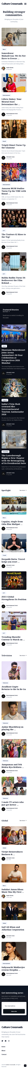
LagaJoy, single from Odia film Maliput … (12, 523)
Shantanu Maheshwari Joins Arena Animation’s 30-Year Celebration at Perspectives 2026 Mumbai (13, 356)
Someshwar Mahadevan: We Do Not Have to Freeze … (14, 56)
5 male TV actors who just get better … (13, 803)
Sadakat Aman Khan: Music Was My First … (13, 890)
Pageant (5, 400)
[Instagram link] (9, 1041)
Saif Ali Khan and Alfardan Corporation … (13, 930)
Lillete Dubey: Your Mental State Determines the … (11, 102)
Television (5, 683)
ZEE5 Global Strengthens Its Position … (14, 599)
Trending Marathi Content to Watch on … (13, 638)
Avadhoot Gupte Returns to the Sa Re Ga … (14, 689)
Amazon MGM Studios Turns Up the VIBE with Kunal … (14, 191)
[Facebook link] (6, 1041)
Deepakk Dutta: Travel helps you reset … (13, 560)
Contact (4, 1054)
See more (5, 311)
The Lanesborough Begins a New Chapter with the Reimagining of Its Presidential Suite (14, 459)
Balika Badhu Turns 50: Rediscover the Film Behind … (14, 280)
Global (4, 848)
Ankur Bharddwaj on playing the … (12, 728)
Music (4, 49)
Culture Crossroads (12, 3)
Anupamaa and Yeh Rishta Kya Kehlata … (13, 765)
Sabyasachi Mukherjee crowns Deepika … (13, 968)
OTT (4, 230)
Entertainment (6, 95)
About (3, 1050)
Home (3, 1047)
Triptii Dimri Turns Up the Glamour (14, 146)
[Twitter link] (2, 1041)
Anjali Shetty (9, 67)
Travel (4, 555)
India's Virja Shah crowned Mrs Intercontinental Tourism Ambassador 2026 (13, 409)
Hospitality (5, 451)
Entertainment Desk (12, 113)
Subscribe (14, 1011)
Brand (4, 141)
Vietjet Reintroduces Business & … (12, 853)
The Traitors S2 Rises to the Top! (14, 235)
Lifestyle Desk (10, 157)
